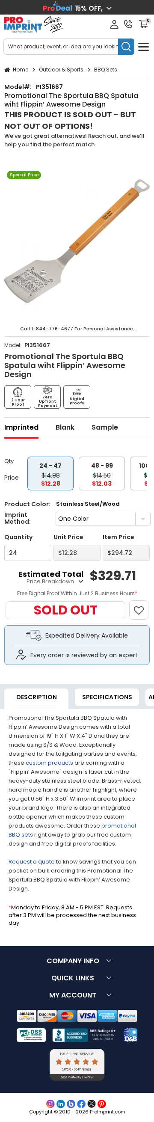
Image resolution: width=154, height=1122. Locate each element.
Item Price (118, 537)
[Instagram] (50, 1104)
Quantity (18, 537)
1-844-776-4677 (52, 328)
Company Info (73, 961)
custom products (49, 763)
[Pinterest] (102, 1104)
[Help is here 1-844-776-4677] (128, 24)
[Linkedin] (60, 1104)
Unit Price (68, 537)
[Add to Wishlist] (142, 605)
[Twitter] (91, 1104)
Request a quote (32, 862)
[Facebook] (81, 1104)
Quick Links (72, 978)
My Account (72, 995)
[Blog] (71, 1104)
